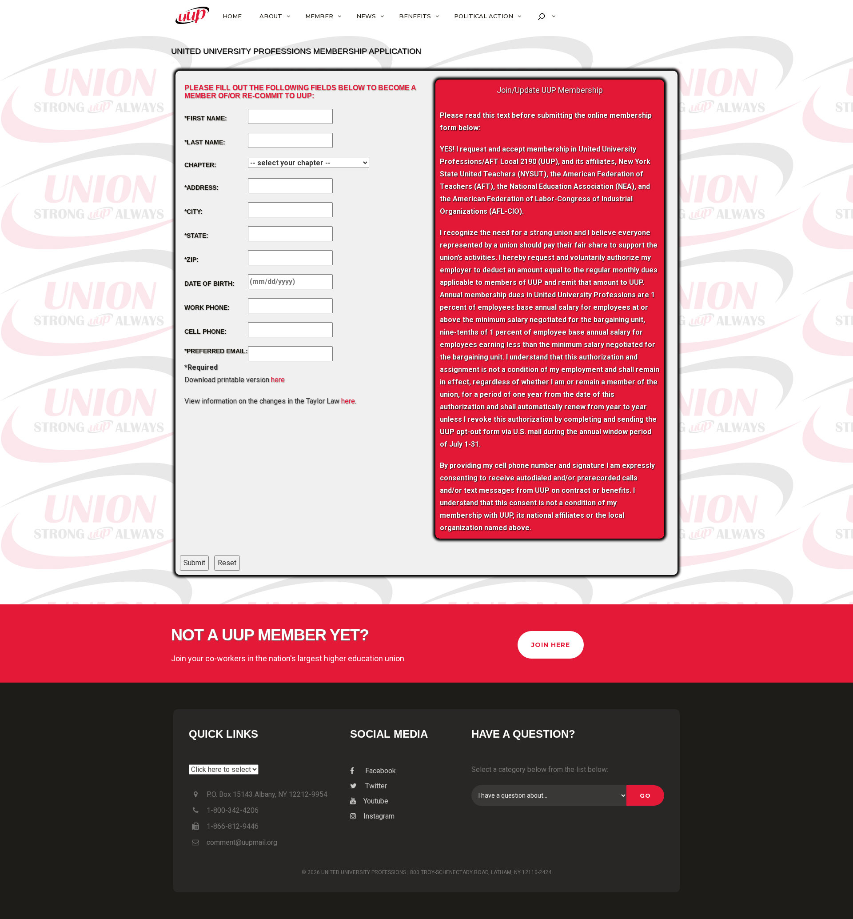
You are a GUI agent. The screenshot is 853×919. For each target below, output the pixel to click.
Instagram (379, 816)
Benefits (415, 16)
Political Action (483, 16)
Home (232, 16)
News (366, 16)
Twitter (375, 786)
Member (319, 16)
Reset (227, 563)
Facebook (379, 771)
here (278, 380)
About (270, 16)
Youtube (375, 801)
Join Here (550, 645)
